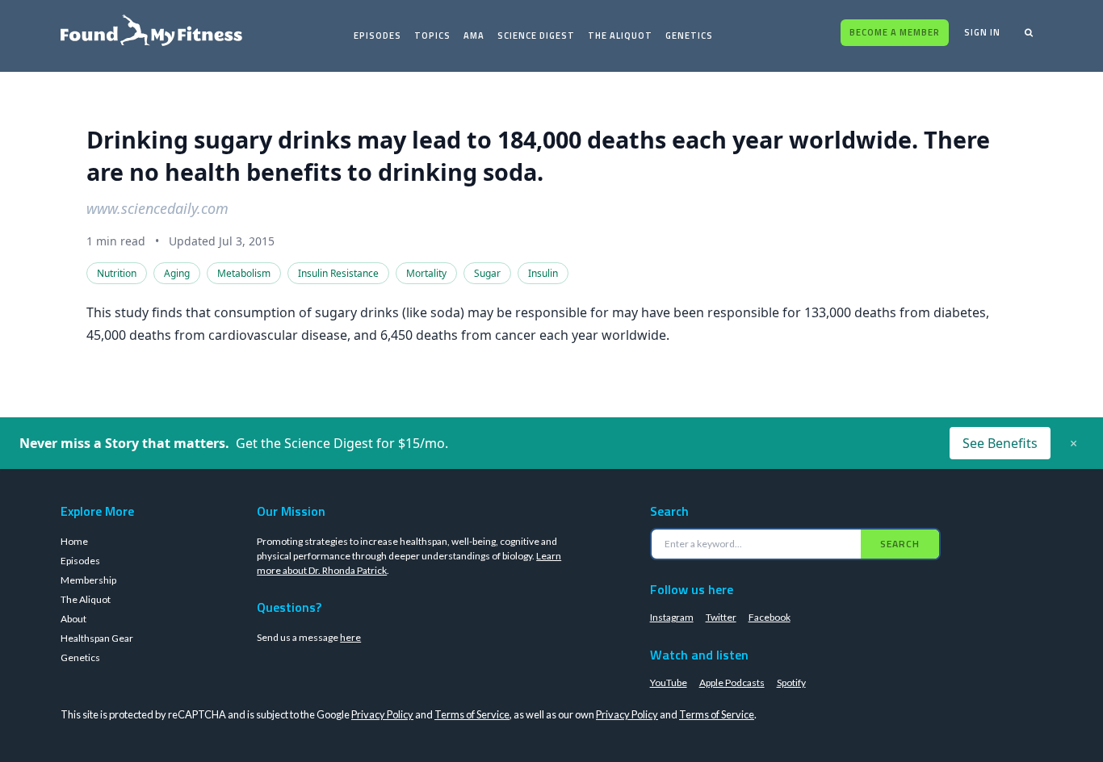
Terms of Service (472, 714)
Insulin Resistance (338, 273)
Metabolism (244, 273)
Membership (88, 580)
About (73, 619)
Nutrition (116, 273)
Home (74, 541)
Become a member (894, 32)
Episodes (377, 35)
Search (900, 543)
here (350, 637)
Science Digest (536, 35)
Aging (177, 273)
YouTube (668, 682)
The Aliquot (620, 35)
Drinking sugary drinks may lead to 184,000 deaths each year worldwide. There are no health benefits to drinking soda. (538, 155)
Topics (432, 35)
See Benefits (1000, 443)
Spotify (791, 682)
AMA (473, 35)
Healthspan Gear (97, 638)
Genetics (689, 35)
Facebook (770, 617)
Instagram (672, 617)
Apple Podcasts (732, 682)
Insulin (543, 273)
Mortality (426, 273)
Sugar (487, 273)
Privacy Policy (382, 714)
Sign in (982, 32)
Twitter (721, 617)
